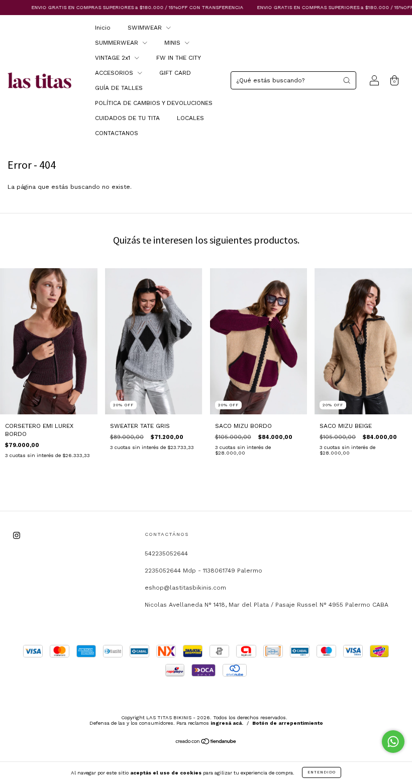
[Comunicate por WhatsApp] (393, 741)
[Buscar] (346, 80)
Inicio (103, 27)
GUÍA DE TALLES (119, 87)
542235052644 (166, 553)
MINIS (173, 42)
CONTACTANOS (116, 133)
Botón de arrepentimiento (287, 723)
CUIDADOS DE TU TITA (127, 118)
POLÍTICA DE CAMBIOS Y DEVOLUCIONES (154, 102)
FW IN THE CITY (178, 57)
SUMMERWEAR (117, 42)
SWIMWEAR (146, 27)
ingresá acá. (227, 723)
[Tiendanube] (206, 742)
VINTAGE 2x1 (113, 57)
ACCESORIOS (115, 72)
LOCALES (190, 118)
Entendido (321, 772)
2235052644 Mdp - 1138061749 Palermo (203, 570)
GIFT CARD (175, 72)
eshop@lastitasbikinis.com (185, 587)
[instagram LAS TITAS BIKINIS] (17, 535)
